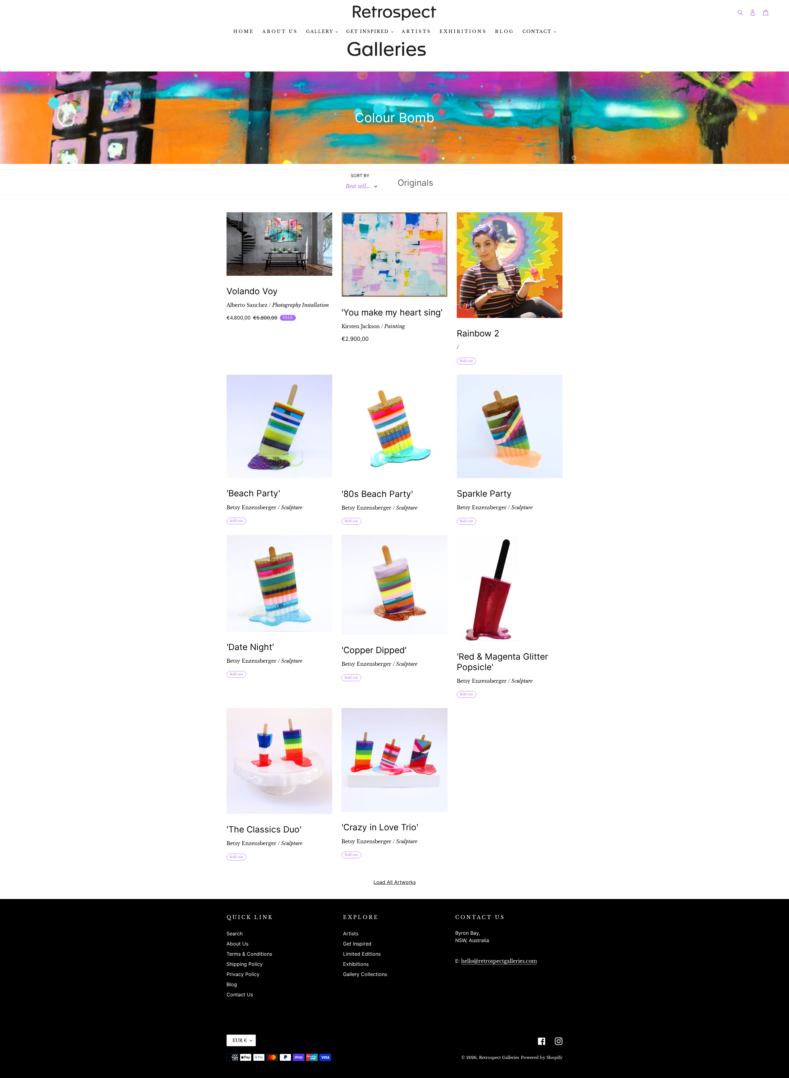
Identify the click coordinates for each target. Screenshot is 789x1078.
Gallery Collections (365, 974)
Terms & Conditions (249, 954)
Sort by (360, 175)
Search (235, 933)
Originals (415, 182)
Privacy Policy (243, 974)
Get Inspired (357, 944)
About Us (237, 944)
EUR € (239, 1040)
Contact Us (240, 994)
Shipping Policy (245, 964)
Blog (232, 984)
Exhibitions (356, 964)
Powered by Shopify (541, 1057)
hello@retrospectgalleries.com (499, 961)
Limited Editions (362, 954)
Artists (350, 933)
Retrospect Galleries (499, 1057)
